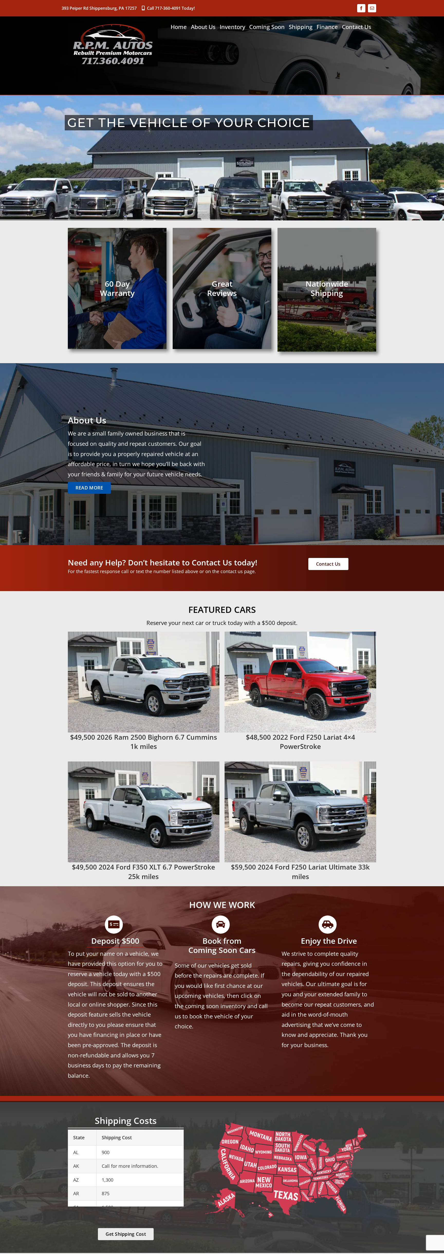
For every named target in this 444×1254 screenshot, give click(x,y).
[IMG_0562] (143, 634)
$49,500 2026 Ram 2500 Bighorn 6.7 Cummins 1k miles (143, 741)
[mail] (372, 8)
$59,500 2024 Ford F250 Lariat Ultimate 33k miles (300, 871)
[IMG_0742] (300, 764)
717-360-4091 (168, 8)
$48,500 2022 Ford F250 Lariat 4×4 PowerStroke (300, 741)
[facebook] (361, 8)
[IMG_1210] (143, 764)
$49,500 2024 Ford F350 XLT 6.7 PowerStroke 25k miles (143, 871)
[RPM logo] (113, 24)
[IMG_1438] (300, 634)
